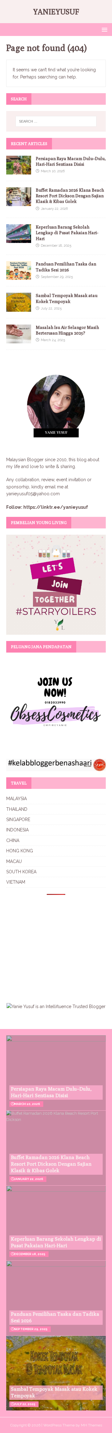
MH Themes (91, 1425)
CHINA (12, 840)
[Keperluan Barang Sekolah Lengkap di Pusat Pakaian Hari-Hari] (18, 239)
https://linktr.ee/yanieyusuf (55, 507)
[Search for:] (56, 121)
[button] (103, 29)
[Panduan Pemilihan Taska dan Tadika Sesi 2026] (18, 276)
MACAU (14, 861)
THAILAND (16, 809)
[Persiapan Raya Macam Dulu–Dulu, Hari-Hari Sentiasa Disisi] (18, 171)
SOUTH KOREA (21, 871)
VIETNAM (15, 882)
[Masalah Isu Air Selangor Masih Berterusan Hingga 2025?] (18, 339)
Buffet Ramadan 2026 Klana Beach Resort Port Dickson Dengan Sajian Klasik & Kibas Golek (70, 196)
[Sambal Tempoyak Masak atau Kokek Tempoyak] (18, 307)
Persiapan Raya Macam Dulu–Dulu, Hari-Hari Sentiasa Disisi (51, 1092)
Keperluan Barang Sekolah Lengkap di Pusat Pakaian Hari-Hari (67, 233)
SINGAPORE (18, 819)
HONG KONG (19, 850)
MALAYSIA (16, 798)
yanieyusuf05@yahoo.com (33, 493)
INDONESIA (17, 829)
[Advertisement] (58, 945)
